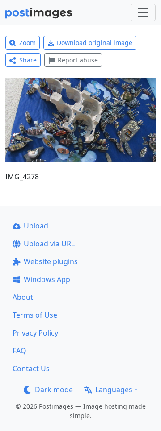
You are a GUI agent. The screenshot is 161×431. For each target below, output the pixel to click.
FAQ (19, 351)
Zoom (27, 42)
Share (28, 60)
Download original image (94, 42)
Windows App (47, 279)
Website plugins (51, 261)
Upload (36, 226)
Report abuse (78, 60)
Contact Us (31, 368)
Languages (113, 389)
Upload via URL (49, 244)
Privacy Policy (35, 333)
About (23, 297)
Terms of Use (35, 315)
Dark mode (54, 389)
